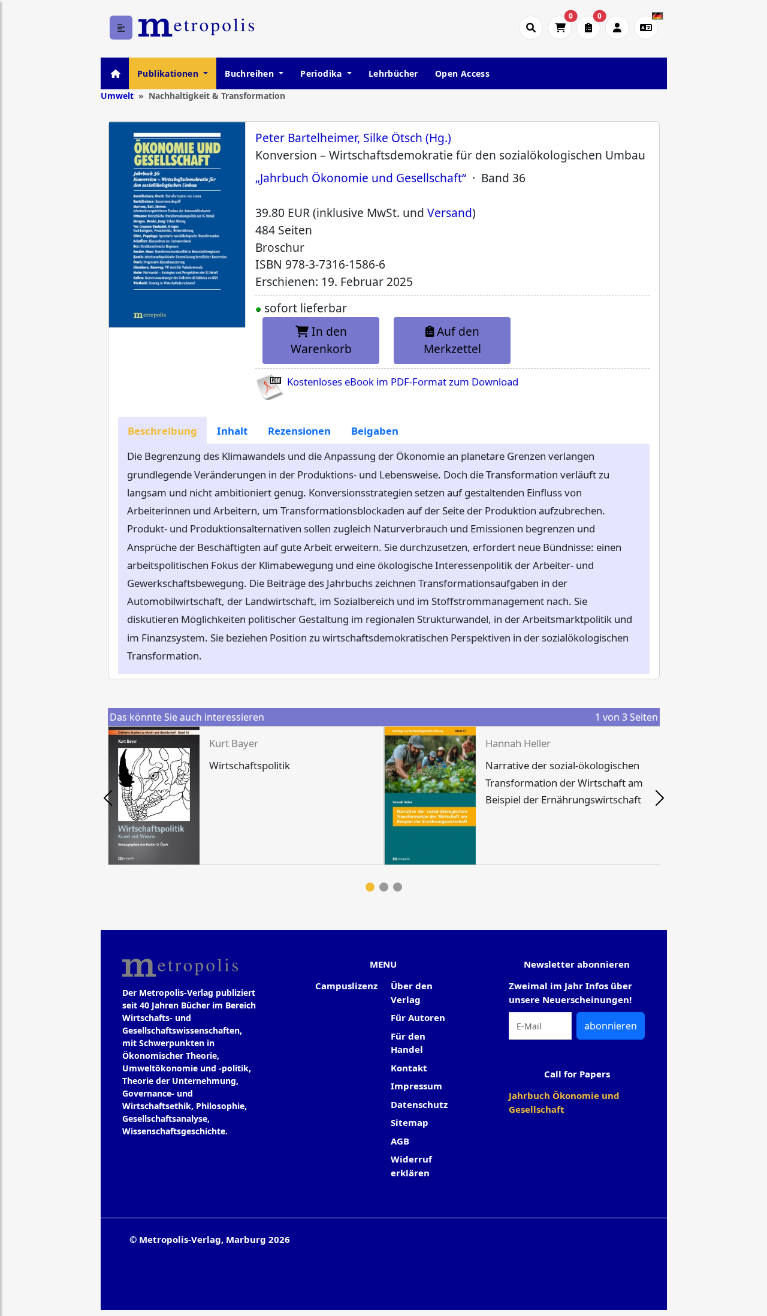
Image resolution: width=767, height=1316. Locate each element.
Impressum (416, 1086)
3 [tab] (397, 887)
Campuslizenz (346, 986)
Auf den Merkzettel (452, 340)
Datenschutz (419, 1104)
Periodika (322, 73)
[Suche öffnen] (531, 28)
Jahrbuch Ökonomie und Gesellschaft (564, 1102)
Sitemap (409, 1122)
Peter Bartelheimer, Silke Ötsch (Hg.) (353, 138)
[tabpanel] (246, 795)
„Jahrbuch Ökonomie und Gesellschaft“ (360, 178)
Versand (449, 212)
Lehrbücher (393, 73)
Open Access (462, 73)
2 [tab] (383, 887)
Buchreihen (250, 73)
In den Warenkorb (321, 340)
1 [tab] (370, 887)
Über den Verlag (412, 992)
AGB (400, 1141)
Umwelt (117, 95)
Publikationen (169, 73)
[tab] (162, 431)
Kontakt (409, 1068)
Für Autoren (418, 1017)
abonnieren (610, 1025)
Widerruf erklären (411, 1166)
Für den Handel (408, 1043)
